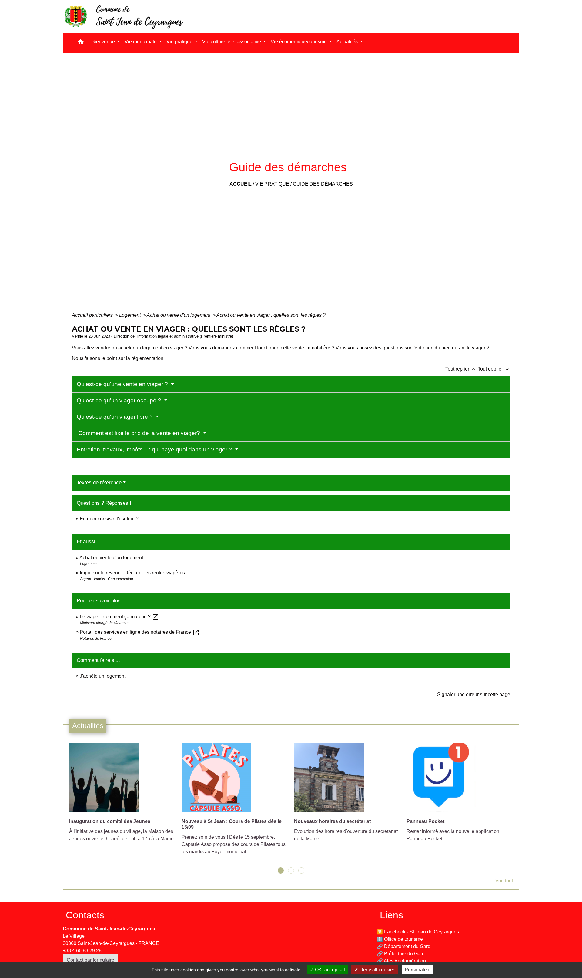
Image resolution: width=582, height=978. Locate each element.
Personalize (417, 969)
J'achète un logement (102, 676)
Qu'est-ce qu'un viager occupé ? (120, 400)
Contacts (85, 915)
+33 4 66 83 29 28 (82, 950)
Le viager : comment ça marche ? (119, 616)
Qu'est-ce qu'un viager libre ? (115, 417)
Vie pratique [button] (180, 41)
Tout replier (461, 369)
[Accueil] (123, 16)
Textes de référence (99, 482)
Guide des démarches (323, 184)
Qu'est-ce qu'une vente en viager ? (123, 384)
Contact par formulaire (90, 960)
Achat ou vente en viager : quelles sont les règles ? (271, 315)
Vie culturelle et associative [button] (232, 41)
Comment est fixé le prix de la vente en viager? (139, 433)
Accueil (240, 184)
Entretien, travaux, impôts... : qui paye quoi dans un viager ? (155, 449)
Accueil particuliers (93, 315)
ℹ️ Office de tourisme (400, 939)
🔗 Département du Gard (403, 946)
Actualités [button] (347, 41)
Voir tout (504, 880)
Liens (391, 915)
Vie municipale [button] (141, 41)
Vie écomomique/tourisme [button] (299, 41)
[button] (80, 43)
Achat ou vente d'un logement (179, 315)
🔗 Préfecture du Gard (401, 953)
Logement (130, 315)
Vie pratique (272, 184)
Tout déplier (494, 369)
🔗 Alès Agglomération (401, 960)
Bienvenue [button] (104, 41)
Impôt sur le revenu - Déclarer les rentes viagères (132, 572)
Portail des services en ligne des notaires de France (139, 632)
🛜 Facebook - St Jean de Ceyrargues (418, 931)
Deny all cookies (376, 969)
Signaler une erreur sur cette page (473, 694)
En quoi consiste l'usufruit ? (109, 518)
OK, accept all (329, 969)
